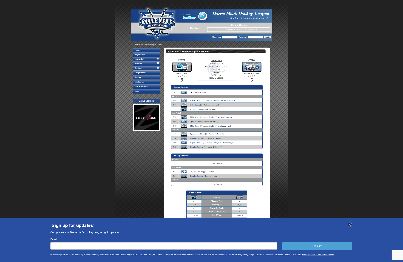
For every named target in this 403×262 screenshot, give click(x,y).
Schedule (138, 64)
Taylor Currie (195, 172)
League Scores (140, 73)
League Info (140, 59)
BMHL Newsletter (142, 86)
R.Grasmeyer (224, 126)
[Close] (350, 225)
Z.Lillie (211, 117)
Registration (140, 54)
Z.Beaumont (226, 143)
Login (137, 91)
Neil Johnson (195, 105)
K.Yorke (216, 147)
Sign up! (317, 246)
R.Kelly (214, 143)
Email (53, 239)
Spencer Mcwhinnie (197, 134)
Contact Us (139, 82)
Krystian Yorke (195, 100)
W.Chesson (228, 100)
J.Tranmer (213, 105)
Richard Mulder (196, 109)
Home (137, 50)
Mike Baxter (194, 117)
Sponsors (138, 77)
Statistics (138, 68)
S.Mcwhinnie (224, 117)
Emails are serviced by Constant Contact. (318, 254)
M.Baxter (218, 134)
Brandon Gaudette (197, 138)
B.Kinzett (213, 121)
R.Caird (216, 138)
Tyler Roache (195, 121)
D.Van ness (215, 100)
